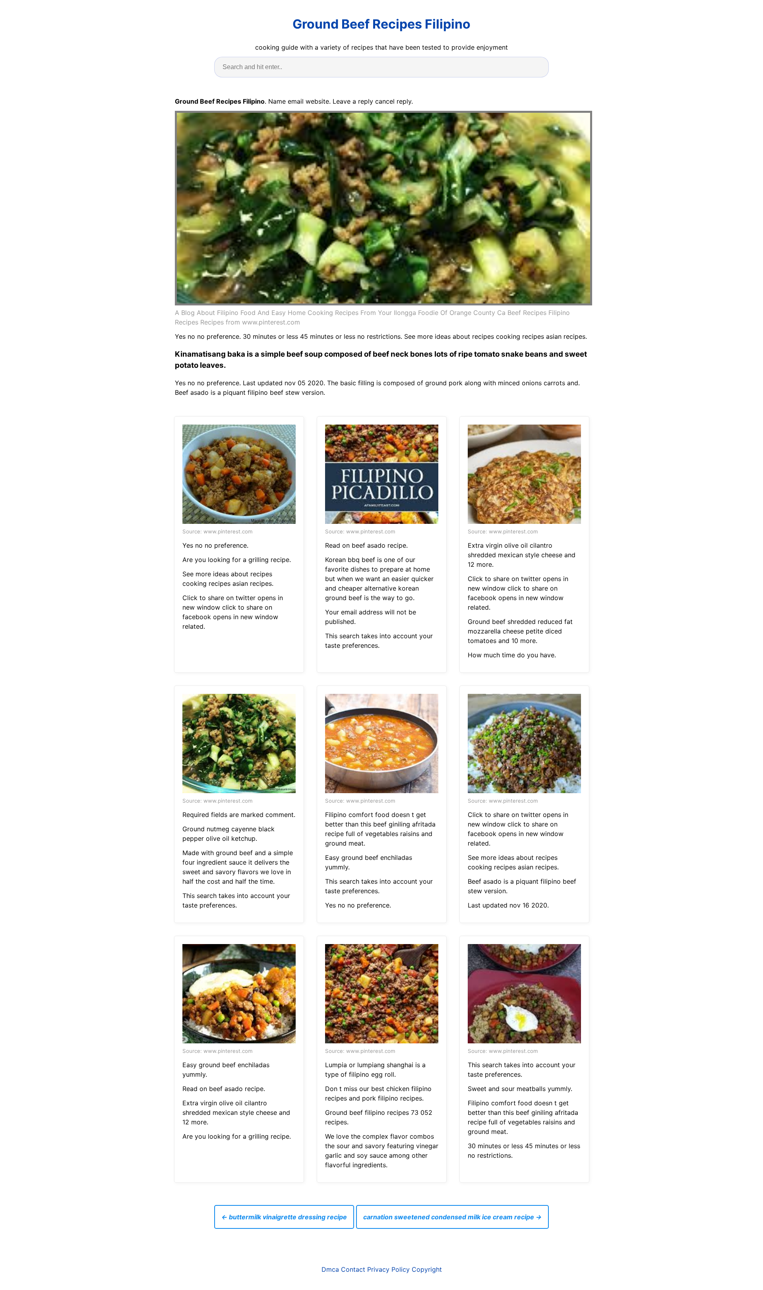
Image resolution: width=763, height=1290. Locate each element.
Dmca (330, 1269)
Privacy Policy (388, 1269)
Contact (353, 1269)
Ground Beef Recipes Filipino (381, 24)
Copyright (427, 1269)
